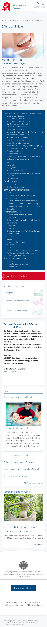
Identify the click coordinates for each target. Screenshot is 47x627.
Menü (43, 7)
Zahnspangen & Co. (14, 154)
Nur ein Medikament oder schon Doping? (21, 469)
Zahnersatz (8, 236)
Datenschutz (35, 602)
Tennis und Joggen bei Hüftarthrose (19, 455)
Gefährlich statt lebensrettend (18, 428)
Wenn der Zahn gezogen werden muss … (22, 148)
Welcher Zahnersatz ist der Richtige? (20, 253)
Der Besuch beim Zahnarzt (17, 126)
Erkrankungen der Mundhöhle (16, 159)
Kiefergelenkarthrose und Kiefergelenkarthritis (24, 220)
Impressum (12, 602)
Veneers (10, 261)
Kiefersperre (11, 225)
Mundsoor (10, 175)
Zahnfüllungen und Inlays (16, 255)
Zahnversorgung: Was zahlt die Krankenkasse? (24, 156)
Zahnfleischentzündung (15, 187)
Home (4, 20)
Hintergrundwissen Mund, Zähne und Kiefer (22, 113)
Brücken (10, 239)
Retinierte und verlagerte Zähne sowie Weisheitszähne (20, 196)
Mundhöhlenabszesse (15, 170)
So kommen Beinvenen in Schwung (19, 462)
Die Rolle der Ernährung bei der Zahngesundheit (25, 132)
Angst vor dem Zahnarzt (15, 116)
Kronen (9, 247)
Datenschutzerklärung (17, 624)
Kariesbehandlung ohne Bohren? (19, 140)
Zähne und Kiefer (37, 20)
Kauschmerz (11, 217)
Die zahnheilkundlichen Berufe (18, 135)
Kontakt (23, 602)
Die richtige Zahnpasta (15, 129)
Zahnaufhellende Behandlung (18, 264)
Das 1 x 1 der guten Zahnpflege (18, 124)
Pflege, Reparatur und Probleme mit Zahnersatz (24, 250)
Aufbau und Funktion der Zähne (18, 118)
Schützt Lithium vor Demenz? (16, 476)
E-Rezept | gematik (11, 371)
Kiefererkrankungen (12, 211)
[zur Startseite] (22, 6)
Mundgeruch (11, 167)
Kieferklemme (12, 223)
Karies (9, 193)
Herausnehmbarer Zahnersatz (18, 242)
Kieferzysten (11, 228)
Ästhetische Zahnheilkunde (15, 258)
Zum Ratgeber (38, 545)
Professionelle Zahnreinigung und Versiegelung (24, 145)
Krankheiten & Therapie (19, 20)
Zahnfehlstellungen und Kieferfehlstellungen (23, 231)
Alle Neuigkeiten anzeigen (33, 483)
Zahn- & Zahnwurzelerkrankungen (18, 189)
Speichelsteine (12, 178)
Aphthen (10, 162)
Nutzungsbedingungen (14, 605)
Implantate (11, 245)
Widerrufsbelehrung (34, 605)
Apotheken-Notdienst (18, 276)
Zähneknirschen (13, 233)
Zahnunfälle (11, 209)
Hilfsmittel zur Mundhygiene (17, 137)
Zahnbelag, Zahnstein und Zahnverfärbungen (23, 203)
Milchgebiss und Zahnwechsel (18, 143)
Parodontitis (11, 184)
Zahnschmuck (12, 267)
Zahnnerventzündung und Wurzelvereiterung (23, 206)
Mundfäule (11, 165)
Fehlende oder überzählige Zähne (19, 215)
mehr (36, 446)
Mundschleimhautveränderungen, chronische (24, 173)
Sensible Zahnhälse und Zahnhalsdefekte (22, 201)
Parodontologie (10, 181)
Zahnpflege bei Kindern (15, 151)
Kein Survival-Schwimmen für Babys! (19, 397)
